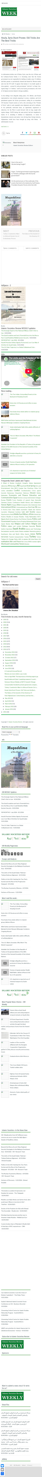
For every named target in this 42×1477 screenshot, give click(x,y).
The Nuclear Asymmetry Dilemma (11, 888)
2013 (5, 646)
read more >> (5, 126)
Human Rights (6, 505)
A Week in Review (7, 483)
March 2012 (9, 704)
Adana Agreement (35, 483)
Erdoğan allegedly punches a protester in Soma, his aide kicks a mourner (20, 963)
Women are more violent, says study (16, 674)
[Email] (2, 1470)
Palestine (29, 519)
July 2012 (8, 665)
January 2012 (9, 709)
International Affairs (8, 507)
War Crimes (24, 541)
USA (39, 539)
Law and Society (28, 512)
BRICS (16, 488)
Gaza (32, 500)
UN (29, 539)
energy (25, 498)
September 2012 (10, 660)
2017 (5, 636)
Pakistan (24, 519)
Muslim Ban (37, 514)
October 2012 (9, 657)
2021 (5, 625)
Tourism (11, 537)
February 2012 (9, 706)
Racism (8, 524)
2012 (5, 649)
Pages (5, 3)
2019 (5, 630)
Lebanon (38, 512)
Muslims (3, 517)
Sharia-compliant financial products (30, 531)
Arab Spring (31, 486)
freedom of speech (23, 500)
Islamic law (31, 509)
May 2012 (8, 698)
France (14, 500)
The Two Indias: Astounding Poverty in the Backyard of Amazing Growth (18, 906)
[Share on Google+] (31, 133)
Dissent (33, 493)
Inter (39, 505)
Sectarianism (5, 531)
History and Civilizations (33, 502)
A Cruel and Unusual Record (13, 671)
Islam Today (11, 509)
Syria (8, 133)
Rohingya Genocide (28, 526)
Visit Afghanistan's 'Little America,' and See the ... (19, 695)
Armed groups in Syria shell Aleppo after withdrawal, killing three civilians (19, 1085)
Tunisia (26, 537)
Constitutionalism (26, 490)
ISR (11, 1465)
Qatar (39, 521)
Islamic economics (21, 509)
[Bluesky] (2, 1466)
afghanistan (4, 486)
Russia (38, 526)
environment (31, 498)
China (36, 488)
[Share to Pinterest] (39, 133)
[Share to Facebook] (22, 133)
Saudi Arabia (19, 528)
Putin (35, 521)
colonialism (9, 490)
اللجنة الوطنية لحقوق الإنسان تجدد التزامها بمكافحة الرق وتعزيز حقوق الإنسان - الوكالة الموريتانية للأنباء (15, 1424)
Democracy (10, 493)
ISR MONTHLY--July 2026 (9, 340)
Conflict (17, 490)
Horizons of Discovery (7, 892)
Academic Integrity (21, 483)
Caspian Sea (22, 488)
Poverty (19, 521)
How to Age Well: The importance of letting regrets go (21, 676)
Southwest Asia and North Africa (12, 534)
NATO (39, 517)
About (24, 1465)
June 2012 (8, 668)
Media (12, 514)
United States (34, 539)
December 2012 (10, 652)
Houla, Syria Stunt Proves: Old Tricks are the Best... (20, 690)
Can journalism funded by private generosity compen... (21, 685)
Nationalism (33, 517)
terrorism (4, 537)
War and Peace (15, 541)
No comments (20, 44)
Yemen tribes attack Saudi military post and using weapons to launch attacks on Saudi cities (20, 1012)
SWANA (32, 534)
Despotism (18, 493)
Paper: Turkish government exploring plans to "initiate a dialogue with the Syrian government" (25, 173)
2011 (5, 712)
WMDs (30, 541)
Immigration (24, 505)
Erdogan (38, 498)
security (11, 531)
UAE (19, 539)
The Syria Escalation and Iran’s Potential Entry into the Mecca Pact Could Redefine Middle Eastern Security (15, 806)
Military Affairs (28, 514)
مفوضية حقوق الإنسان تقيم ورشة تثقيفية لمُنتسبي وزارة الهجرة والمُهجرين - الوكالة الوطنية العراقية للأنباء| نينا (15, 1451)
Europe (3, 500)
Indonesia (34, 505)
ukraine (25, 539)
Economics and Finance (18, 495)
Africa (10, 486)
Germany (4, 502)
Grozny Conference (13, 502)
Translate (16, 735)
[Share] (2, 1474)
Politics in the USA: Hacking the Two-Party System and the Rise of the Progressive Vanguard (14, 881)
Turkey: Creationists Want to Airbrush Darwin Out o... (21, 687)
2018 (5, 633)
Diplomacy (26, 493)
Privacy (29, 1465)
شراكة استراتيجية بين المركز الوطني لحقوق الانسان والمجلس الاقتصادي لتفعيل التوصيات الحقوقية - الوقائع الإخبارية (15, 1415)
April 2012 (8, 701)
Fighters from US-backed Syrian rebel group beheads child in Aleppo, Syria (19, 1076)
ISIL (36, 507)
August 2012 (9, 663)
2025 (5, 619)
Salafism (3, 529)
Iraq (32, 507)
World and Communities (10, 544)
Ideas (19, 505)
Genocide (38, 500)
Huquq (14, 505)
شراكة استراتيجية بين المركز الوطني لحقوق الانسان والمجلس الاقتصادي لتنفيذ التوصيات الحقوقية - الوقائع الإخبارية (15, 1433)
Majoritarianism (5, 514)
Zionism (26, 544)
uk (22, 539)
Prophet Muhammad (27, 521)
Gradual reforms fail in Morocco (19, 1056)
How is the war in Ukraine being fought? (18, 163)
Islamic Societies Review (15, 722)
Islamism (38, 509)
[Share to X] (26, 133)
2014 (5, 644)
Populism (13, 521)
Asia (12, 488)
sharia (17, 531)
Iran (29, 507)
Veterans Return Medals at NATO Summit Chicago (20, 682)
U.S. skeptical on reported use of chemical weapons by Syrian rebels (20, 981)
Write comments (32, 248)
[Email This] (35, 133)
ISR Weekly (17, 1465)
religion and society (14, 526)
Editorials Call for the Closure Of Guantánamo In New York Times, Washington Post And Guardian (20, 1035)
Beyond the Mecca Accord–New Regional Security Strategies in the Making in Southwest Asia (15, 866)
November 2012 (10, 655)
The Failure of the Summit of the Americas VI (18, 693)
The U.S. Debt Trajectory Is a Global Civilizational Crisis (18, 347)
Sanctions (9, 529)
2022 (5, 622)
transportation (19, 537)
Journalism (4, 512)
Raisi (12, 524)
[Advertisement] (15, 560)
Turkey (32, 536)
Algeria (15, 486)
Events (9, 500)
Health (23, 502)
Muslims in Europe (12, 517)
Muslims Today (24, 517)
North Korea (10, 519)
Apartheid (23, 486)
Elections (20, 498)
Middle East (18, 514)
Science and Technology (33, 529)
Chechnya (30, 488)
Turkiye (39, 537)
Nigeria (3, 519)
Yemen (21, 544)
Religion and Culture (23, 524)
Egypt (15, 498)
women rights (36, 541)
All (18, 485)
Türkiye (3, 539)
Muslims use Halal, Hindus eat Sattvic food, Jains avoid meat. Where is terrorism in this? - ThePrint (15, 1202)
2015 (5, 641)
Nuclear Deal (17, 519)
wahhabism (5, 541)
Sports (27, 534)
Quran (3, 524)
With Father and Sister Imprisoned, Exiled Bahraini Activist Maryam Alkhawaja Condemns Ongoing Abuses (15, 929)
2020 (5, 627)
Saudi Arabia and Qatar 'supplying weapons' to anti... (20, 679)
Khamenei (11, 512)
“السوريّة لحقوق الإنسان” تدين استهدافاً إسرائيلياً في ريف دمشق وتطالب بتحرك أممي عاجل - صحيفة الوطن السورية (15, 1442)
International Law (22, 507)
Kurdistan (18, 512)
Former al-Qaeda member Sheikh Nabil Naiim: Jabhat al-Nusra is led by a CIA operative (20, 972)
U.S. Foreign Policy (12, 539)
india (29, 505)
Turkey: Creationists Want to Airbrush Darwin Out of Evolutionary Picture (11, 236)
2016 (5, 638)
